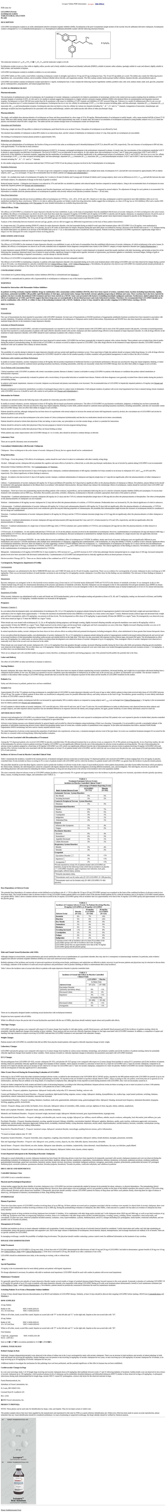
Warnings (74, 275)
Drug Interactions (22, 203)
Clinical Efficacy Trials (59, 264)
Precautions (38, 203)
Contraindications (41, 467)
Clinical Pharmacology (148, 246)
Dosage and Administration (77, 173)
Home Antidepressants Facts (11, 1510)
